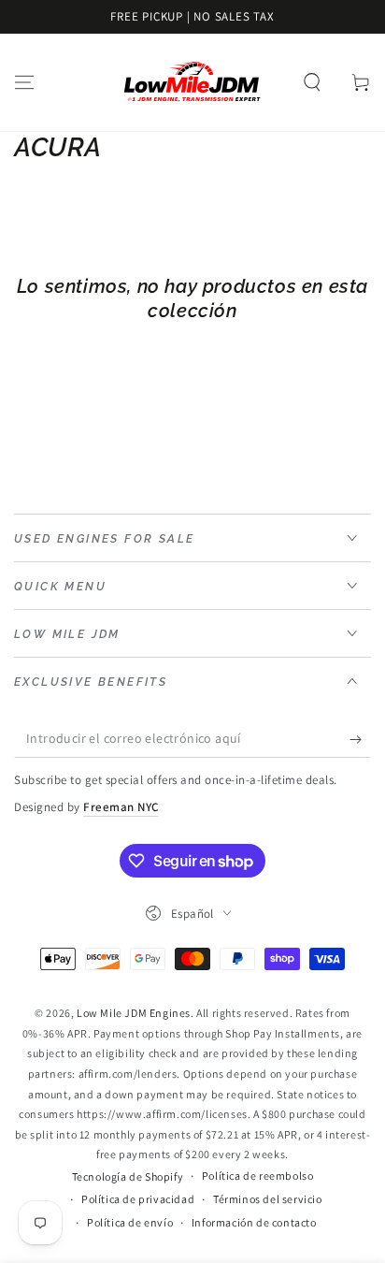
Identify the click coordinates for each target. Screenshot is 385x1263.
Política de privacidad (137, 1199)
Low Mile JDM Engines (134, 1013)
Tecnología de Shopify (128, 1176)
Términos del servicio (267, 1199)
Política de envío (130, 1222)
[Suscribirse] (360, 739)
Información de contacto (254, 1222)
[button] (312, 82)
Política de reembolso (258, 1176)
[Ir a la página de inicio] (192, 82)
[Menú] (24, 82)
